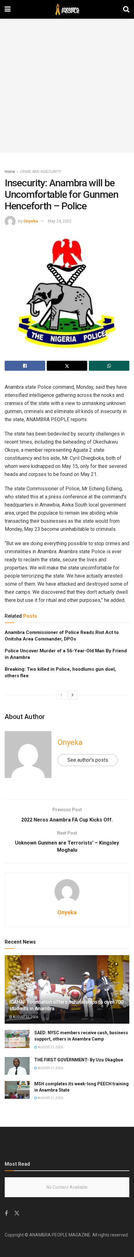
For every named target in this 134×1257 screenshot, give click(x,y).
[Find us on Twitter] (17, 1213)
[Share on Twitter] (67, 366)
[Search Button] (126, 9)
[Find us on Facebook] (6, 1213)
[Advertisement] (67, 86)
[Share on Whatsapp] (109, 366)
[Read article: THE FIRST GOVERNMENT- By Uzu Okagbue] (17, 1066)
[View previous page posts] (61, 695)
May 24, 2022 (59, 221)
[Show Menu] (8, 9)
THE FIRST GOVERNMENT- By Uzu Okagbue (78, 1059)
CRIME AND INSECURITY (40, 171)
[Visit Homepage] (67, 9)
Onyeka (30, 221)
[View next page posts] (72, 695)
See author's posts (87, 760)
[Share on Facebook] (25, 366)
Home (10, 171)
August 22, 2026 (25, 1017)
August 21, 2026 (50, 1047)
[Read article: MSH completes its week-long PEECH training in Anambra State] (17, 1090)
